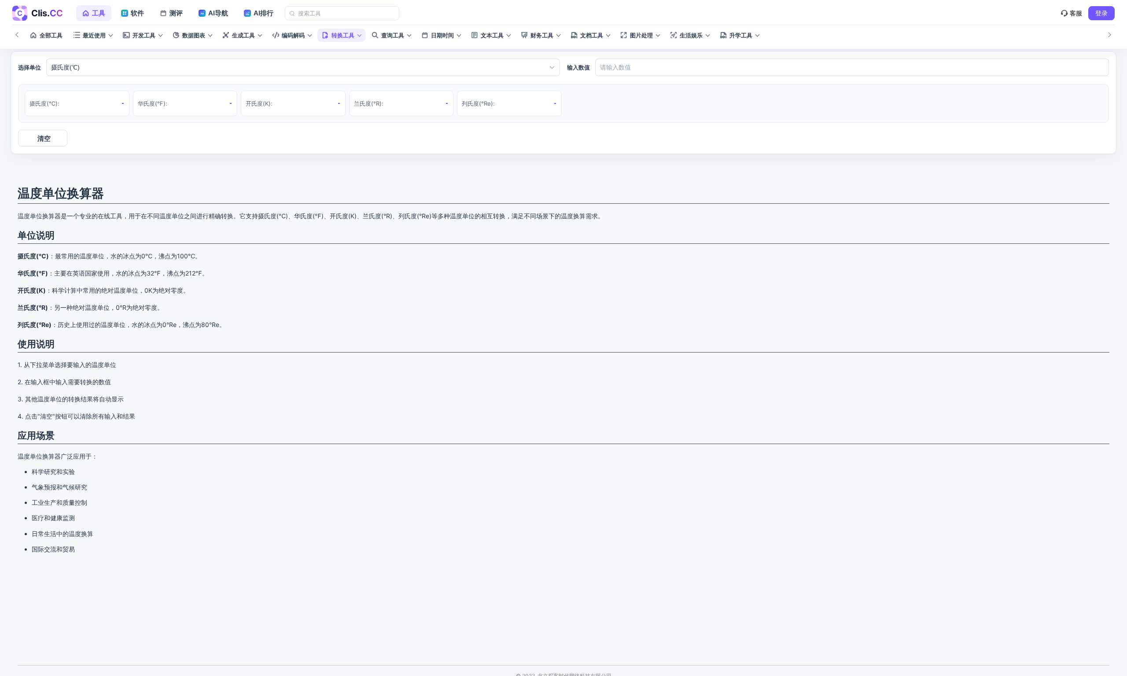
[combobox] (298, 67)
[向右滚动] (1109, 35)
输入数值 (578, 67)
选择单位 (29, 67)
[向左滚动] (17, 35)
